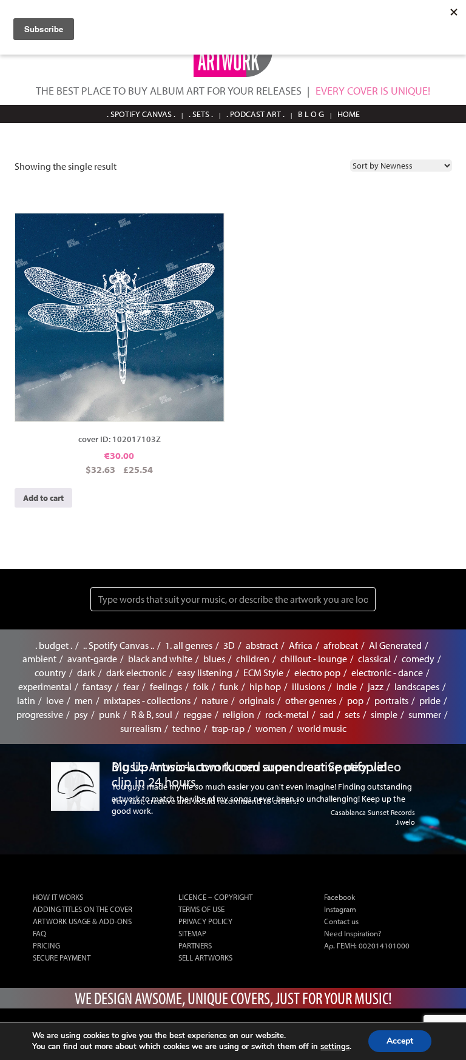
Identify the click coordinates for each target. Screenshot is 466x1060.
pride (430, 700)
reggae (197, 714)
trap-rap (228, 728)
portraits (391, 700)
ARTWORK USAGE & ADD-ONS (82, 921)
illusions (308, 686)
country (50, 672)
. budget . (53, 645)
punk (109, 714)
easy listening (204, 672)
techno (186, 728)
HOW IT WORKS (58, 897)
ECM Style (263, 672)
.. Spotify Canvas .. (118, 645)
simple (384, 714)
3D (229, 645)
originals (256, 700)
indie (346, 686)
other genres (310, 700)
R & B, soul (151, 714)
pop (355, 700)
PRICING (46, 945)
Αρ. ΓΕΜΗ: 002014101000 (367, 945)
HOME (348, 114)
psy (81, 714)
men (84, 700)
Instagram (340, 909)
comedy (418, 658)
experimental (45, 686)
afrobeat (340, 645)
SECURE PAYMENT (61, 957)
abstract (262, 645)
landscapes (416, 686)
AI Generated (395, 645)
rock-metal (287, 714)
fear (131, 686)
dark (86, 672)
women (270, 728)
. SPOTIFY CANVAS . (141, 114)
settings (335, 1046)
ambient (39, 658)
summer (424, 714)
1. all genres (188, 645)
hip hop (265, 686)
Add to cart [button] (43, 497)
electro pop (317, 672)
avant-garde (92, 658)
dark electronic (136, 672)
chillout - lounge (313, 658)
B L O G (311, 114)
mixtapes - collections (147, 700)
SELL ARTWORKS (205, 957)
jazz (375, 686)
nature (214, 700)
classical (374, 658)
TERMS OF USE (201, 909)
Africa (300, 645)
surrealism (140, 728)
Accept (400, 1041)
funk (229, 686)
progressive (39, 714)
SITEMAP (192, 933)
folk (201, 686)
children (252, 658)
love (55, 700)
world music (321, 728)
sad (327, 714)
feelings (166, 686)
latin (26, 700)
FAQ (39, 933)
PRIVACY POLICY (205, 921)
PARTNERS (195, 945)
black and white (160, 658)
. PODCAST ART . (255, 114)
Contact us (341, 921)
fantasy (97, 686)
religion (238, 714)
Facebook (339, 897)
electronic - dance (387, 672)
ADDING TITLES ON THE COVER (82, 909)
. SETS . (201, 114)
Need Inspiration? (352, 933)
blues (214, 658)
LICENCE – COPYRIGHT (215, 897)
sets (352, 714)
